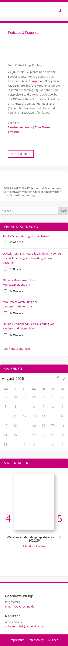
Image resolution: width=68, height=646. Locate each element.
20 (34, 426)
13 (34, 416)
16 (62, 416)
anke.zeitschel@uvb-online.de (24, 626)
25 (15, 435)
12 (24, 416)
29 (24, 397)
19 (24, 426)
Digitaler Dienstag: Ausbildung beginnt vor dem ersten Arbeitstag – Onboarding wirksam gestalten (33, 258)
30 (34, 397)
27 (34, 435)
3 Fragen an (36, 81)
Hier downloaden (34, 546)
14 (43, 416)
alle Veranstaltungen (17, 348)
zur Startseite (20, 154)
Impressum (17, 640)
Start (63, 211)
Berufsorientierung (20, 127)
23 (62, 426)
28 (15, 397)
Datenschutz (36, 640)
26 (24, 435)
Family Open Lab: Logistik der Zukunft (27, 236)
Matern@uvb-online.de (19, 606)
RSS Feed (52, 640)
